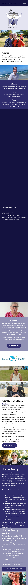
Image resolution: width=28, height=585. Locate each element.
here (21, 341)
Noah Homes (5, 404)
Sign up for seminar (14, 569)
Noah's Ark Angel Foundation (9, 3)
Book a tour (9, 445)
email (9, 524)
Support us (14, 346)
